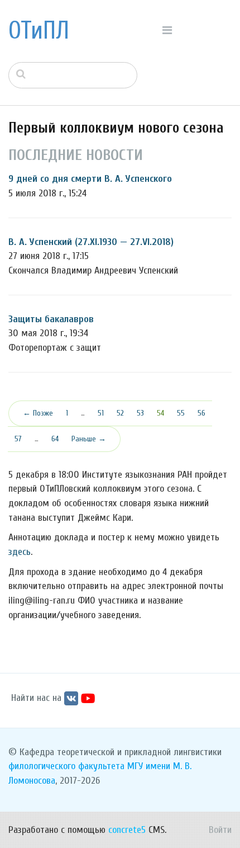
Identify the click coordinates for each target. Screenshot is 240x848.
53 (140, 413)
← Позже (38, 413)
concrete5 (127, 830)
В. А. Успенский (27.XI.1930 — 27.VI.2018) (91, 242)
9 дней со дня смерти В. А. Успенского (90, 179)
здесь (19, 552)
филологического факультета (66, 766)
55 (181, 413)
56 (201, 413)
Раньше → (88, 439)
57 (18, 439)
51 (101, 413)
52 (120, 413)
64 (55, 439)
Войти (220, 830)
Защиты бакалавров (51, 319)
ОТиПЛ (38, 30)
